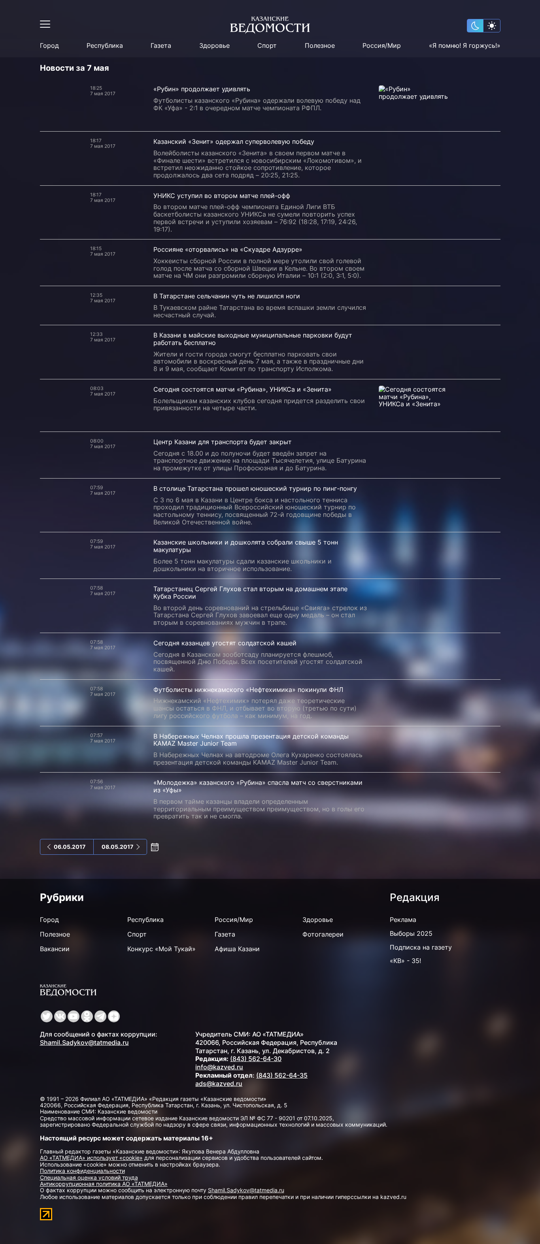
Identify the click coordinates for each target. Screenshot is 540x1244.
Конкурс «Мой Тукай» (161, 949)
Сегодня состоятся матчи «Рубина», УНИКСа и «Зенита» (242, 389)
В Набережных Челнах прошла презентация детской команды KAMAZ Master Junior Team (251, 740)
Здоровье (214, 45)
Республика (105, 45)
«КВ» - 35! (405, 961)
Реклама (403, 920)
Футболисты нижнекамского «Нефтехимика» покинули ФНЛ (248, 690)
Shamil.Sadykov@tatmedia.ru (84, 1042)
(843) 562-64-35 (282, 1075)
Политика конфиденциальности (82, 1170)
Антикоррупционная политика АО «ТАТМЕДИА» (104, 1183)
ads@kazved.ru (218, 1084)
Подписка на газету (421, 947)
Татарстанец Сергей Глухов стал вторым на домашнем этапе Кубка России (250, 592)
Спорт (267, 45)
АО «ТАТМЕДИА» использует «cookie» (91, 1157)
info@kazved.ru (219, 1067)
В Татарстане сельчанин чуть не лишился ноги (226, 296)
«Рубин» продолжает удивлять (201, 89)
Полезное (320, 45)
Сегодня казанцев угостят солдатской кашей (224, 643)
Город (49, 45)
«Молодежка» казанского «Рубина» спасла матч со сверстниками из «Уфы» (258, 786)
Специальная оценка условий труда (89, 1177)
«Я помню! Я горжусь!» (464, 45)
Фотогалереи (323, 934)
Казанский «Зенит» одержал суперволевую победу (233, 141)
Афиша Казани (237, 949)
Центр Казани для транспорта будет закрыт (222, 442)
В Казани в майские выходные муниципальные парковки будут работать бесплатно (252, 339)
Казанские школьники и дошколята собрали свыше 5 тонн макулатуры (245, 546)
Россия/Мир (382, 45)
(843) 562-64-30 (255, 1059)
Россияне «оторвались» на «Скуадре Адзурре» (227, 249)
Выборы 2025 (411, 933)
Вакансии (55, 949)
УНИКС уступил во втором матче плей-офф (221, 196)
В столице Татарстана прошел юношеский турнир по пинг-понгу (255, 488)
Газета (161, 45)
